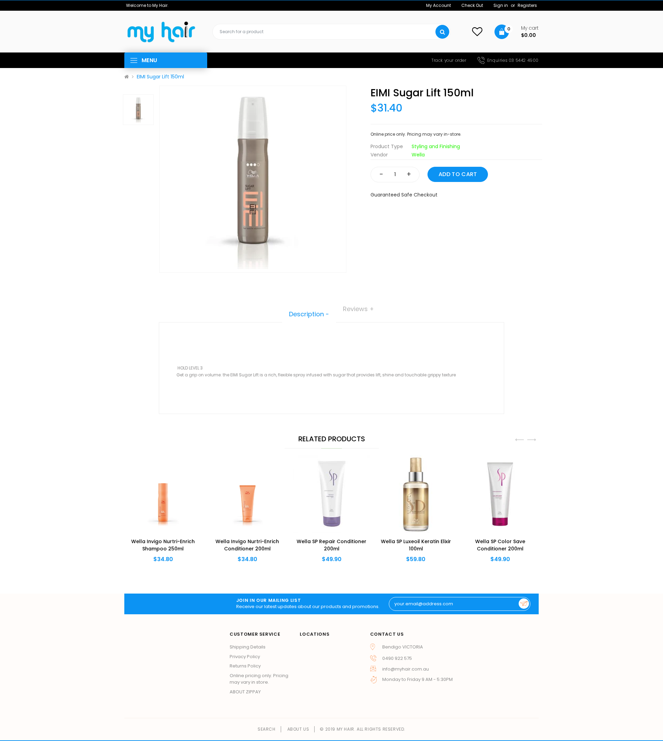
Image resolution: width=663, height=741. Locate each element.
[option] (252, 179)
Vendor (379, 154)
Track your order (449, 60)
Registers (527, 5)
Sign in (501, 5)
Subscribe (524, 603)
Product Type (387, 146)
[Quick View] (152, 509)
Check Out (472, 5)
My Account (438, 5)
